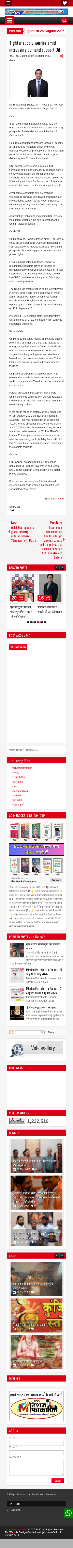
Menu (8, 3)
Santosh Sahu (56, 498)
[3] (34, 626)
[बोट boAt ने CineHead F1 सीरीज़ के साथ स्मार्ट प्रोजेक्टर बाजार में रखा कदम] (50, 588)
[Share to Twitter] (27, 577)
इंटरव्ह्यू (15, 777)
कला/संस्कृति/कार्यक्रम (22, 772)
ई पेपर (15, 791)
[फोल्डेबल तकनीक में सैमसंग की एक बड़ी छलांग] (23, 588)
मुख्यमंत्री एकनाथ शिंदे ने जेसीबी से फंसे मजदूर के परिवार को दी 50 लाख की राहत (36, 1240)
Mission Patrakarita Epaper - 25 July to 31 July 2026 (44, 976)
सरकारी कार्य (18, 809)
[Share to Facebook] (22, 577)
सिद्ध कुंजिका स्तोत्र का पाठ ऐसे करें (30, 1293)
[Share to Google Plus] (31, 577)
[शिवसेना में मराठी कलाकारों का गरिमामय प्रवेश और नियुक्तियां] (36, 1161)
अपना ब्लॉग (17, 800)
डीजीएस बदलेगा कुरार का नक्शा (41, 1012)
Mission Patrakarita (15, 1534)
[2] (31, 626)
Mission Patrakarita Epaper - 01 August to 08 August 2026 (44, 995)
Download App (20, 795)
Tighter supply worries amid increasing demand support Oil (34, 46)
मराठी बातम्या (18, 786)
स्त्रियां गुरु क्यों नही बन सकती (27, 1329)
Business (25, 55)
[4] (38, 626)
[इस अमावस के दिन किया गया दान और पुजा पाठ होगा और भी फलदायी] (36, 1357)
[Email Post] (11, 510)
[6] (45, 626)
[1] (28, 626)
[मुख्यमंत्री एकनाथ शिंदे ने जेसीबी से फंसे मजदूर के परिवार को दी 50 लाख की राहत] (36, 1234)
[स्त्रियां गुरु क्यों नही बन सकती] (36, 1320)
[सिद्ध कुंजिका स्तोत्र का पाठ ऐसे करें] (36, 1284)
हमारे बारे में (17, 804)
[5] (41, 626)
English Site (19, 781)
